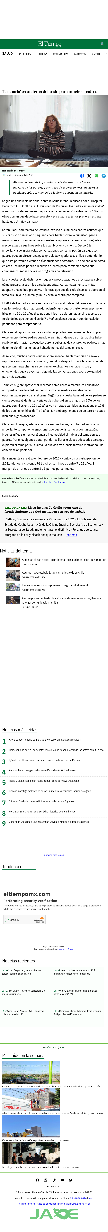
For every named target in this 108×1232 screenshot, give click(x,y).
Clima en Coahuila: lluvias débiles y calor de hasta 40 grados (41, 801)
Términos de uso (26, 1203)
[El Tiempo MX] (49, 46)
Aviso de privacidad (46, 1203)
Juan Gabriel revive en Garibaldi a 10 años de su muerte (23, 992)
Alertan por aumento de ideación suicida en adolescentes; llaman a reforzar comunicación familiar (62, 600)
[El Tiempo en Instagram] (48, 1180)
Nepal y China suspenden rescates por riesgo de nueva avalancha (44, 780)
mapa (91, 1198)
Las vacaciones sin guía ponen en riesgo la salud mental (55, 585)
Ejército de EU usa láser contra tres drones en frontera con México (44, 760)
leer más (71, 535)
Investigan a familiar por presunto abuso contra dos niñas (40, 1167)
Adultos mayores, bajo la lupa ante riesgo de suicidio (53, 572)
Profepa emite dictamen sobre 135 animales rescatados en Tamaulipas (74, 972)
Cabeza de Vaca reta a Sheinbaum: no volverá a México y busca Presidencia (49, 821)
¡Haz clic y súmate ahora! (55, 482)
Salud (7, 53)
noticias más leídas (54, 855)
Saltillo (96, 54)
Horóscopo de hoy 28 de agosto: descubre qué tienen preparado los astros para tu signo (56, 750)
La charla (14, 495)
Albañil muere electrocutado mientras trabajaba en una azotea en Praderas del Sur (53, 1113)
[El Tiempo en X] (70, 1180)
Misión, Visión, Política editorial (74, 1203)
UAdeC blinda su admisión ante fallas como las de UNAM (75, 992)
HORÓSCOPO (50, 1047)
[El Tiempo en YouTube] (64, 1180)
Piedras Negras (60, 54)
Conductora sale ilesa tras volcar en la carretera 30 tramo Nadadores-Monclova (51, 1086)
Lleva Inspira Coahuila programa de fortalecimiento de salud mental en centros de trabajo (45, 509)
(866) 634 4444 (78, 1198)
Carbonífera (80, 54)
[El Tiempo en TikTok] (56, 1180)
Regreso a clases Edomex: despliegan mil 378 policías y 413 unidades (77, 1012)
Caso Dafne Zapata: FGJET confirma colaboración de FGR (23, 1012)
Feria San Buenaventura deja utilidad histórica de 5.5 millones (42, 811)
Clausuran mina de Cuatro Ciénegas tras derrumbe (35, 1140)
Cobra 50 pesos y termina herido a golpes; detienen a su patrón (22, 972)
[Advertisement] (54, 19)
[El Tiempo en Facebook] (40, 1180)
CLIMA (62, 1047)
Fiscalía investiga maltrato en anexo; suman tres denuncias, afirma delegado (50, 791)
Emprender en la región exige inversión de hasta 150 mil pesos (42, 770)
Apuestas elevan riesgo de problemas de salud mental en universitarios (64, 560)
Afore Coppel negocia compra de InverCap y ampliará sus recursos (45, 739)
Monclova (42, 54)
